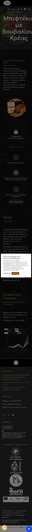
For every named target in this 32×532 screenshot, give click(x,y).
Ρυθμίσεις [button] (7, 273)
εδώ (17, 270)
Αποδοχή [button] (15, 273)
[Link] (4, 527)
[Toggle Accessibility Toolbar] (29, 529)
